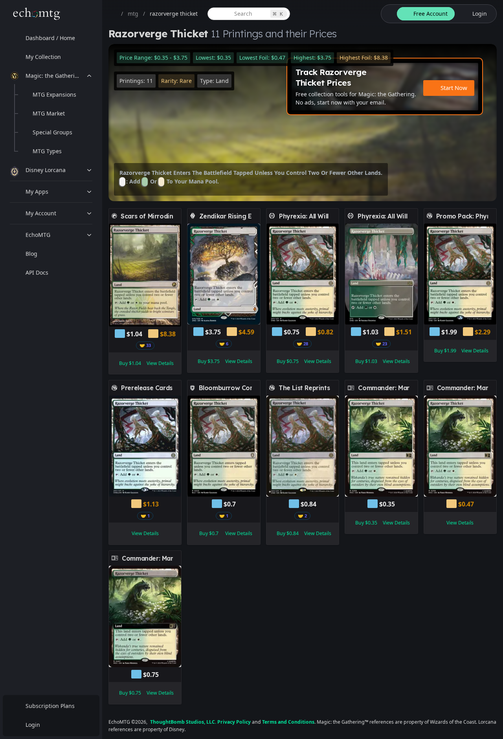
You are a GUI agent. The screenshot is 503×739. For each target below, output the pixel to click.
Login (33, 724)
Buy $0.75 (288, 361)
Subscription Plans (50, 706)
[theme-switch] (387, 14)
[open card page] (175, 216)
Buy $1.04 (130, 363)
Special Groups (52, 132)
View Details (160, 363)
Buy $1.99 (445, 350)
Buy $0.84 (288, 533)
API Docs (37, 272)
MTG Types (47, 151)
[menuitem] (51, 38)
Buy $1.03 (366, 361)
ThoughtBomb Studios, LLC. (183, 722)
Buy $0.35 (366, 522)
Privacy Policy (234, 722)
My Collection (43, 57)
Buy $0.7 (208, 533)
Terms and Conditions (288, 722)
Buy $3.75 (209, 361)
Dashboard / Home (50, 38)
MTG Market (49, 113)
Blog (31, 253)
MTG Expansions (54, 94)
